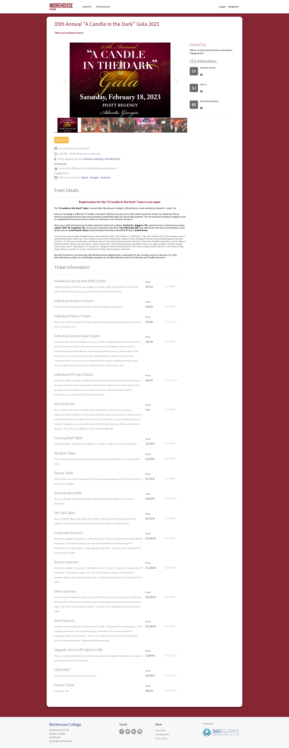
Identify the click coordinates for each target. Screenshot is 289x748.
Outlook (105, 177)
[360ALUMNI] (221, 732)
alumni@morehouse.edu (60, 741)
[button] (64, 79)
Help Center (160, 730)
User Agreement (162, 734)
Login (222, 6)
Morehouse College (65, 724)
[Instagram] (139, 731)
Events (87, 6)
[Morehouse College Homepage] (63, 7)
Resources (103, 6)
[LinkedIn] (133, 731)
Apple (85, 177)
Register (233, 6)
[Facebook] (121, 731)
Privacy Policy (161, 738)
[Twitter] (127, 731)
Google (94, 177)
